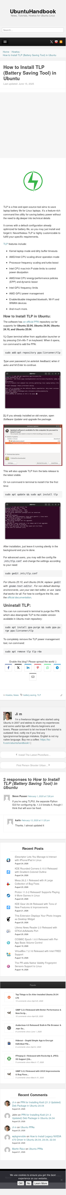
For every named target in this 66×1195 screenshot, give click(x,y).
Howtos (9, 694)
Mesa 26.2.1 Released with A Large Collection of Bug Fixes (34, 882)
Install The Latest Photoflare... (34, 754)
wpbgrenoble (19, 1136)
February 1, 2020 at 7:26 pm (41, 796)
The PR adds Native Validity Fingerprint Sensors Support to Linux (36, 964)
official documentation (19, 597)
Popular (33, 985)
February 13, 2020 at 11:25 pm (36, 820)
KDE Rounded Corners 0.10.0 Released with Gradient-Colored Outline (36, 870)
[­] (33, 1)
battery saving (29, 694)
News (16, 694)
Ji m (14, 1102)
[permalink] (60, 695)
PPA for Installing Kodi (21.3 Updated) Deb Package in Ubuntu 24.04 (36, 1104)
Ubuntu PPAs (28, 1127)
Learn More (41, 1183)
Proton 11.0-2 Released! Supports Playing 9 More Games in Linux (37, 893)
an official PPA (31, 321)
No (28, 1183)
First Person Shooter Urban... (32, 765)
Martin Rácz (18, 1148)
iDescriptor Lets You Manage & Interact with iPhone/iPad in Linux (36, 858)
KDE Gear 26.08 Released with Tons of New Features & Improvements (36, 905)
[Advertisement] (33, 125)
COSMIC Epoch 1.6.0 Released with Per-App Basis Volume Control (36, 941)
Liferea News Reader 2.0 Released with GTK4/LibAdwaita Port (36, 929)
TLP (5, 244)
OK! (21, 1183)
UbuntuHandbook (33, 11)
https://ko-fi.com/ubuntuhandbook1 (27, 741)
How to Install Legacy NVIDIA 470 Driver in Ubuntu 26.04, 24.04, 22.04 (36, 1138)
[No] (61, 1180)
